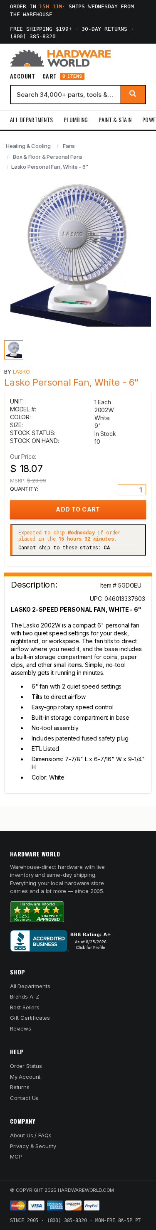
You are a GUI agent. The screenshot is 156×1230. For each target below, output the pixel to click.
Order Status (26, 1066)
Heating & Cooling (28, 146)
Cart (62, 76)
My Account (25, 1076)
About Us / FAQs (30, 1135)
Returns (20, 1087)
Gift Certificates (30, 1017)
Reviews (20, 1028)
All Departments (31, 119)
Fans (69, 146)
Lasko (21, 371)
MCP (16, 1156)
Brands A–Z (25, 996)
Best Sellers (25, 1007)
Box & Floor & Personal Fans (47, 156)
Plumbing (76, 119)
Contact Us (24, 1098)
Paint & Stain (115, 119)
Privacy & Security (33, 1146)
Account (22, 76)
